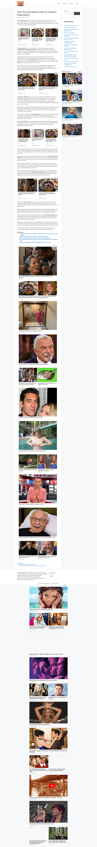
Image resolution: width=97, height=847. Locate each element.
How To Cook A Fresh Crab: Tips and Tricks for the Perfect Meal (35, 238)
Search (65, 11)
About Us (77, 3)
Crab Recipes (20, 563)
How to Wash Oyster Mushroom (71, 61)
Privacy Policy (65, 3)
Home (58, 3)
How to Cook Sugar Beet (69, 27)
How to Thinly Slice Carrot (70, 66)
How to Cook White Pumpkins (71, 25)
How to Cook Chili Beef (69, 32)
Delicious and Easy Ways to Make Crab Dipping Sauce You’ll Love (35, 242)
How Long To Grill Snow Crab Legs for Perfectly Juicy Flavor (34, 236)
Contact (71, 3)
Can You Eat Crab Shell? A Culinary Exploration (27, 564)
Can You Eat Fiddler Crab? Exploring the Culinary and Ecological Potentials (32, 565)
